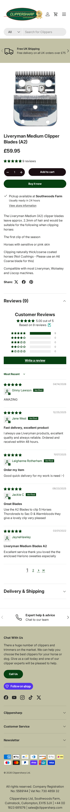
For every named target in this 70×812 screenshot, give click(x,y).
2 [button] (33, 570)
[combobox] (35, 32)
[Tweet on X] (16, 282)
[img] (13, 384)
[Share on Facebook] (23, 282)
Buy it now (35, 183)
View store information (22, 205)
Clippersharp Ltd (21, 772)
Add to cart (47, 171)
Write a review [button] (35, 360)
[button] (56, 14)
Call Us (13, 674)
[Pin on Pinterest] (31, 282)
